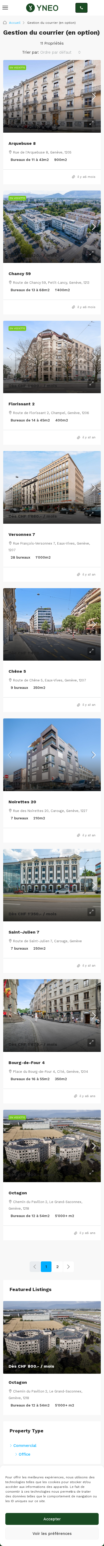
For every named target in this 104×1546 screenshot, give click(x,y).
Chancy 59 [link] (20, 273)
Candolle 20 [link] (24, 1382)
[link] (52, 96)
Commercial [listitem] (24, 1439)
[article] (54, 1354)
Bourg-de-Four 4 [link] (27, 1062)
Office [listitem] (24, 1447)
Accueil (14, 23)
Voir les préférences (52, 1533)
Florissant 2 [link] (22, 403)
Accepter (52, 1519)
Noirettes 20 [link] (22, 801)
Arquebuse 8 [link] (22, 143)
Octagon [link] (18, 1192)
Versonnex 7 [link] (22, 534)
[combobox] (60, 52)
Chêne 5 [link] (17, 671)
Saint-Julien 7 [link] (24, 932)
